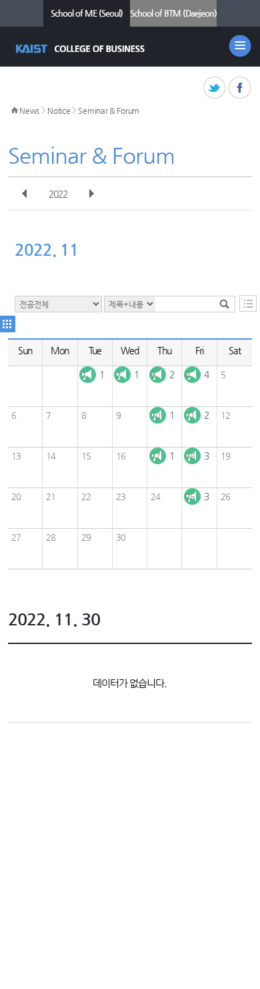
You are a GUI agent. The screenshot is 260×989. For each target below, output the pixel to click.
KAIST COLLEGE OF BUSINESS (81, 48)
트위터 (215, 88)
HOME (14, 110)
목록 (248, 303)
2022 (58, 193)
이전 (24, 193)
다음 (91, 193)
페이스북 (240, 88)
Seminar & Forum (108, 110)
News (29, 110)
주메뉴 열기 (240, 46)
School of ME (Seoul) (87, 13)
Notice (58, 110)
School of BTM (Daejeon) (173, 13)
